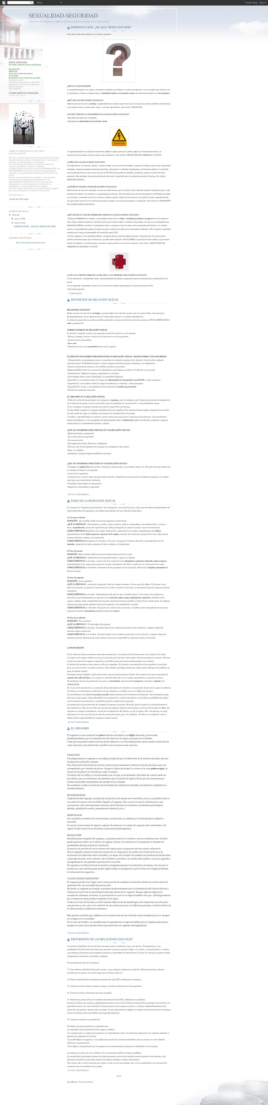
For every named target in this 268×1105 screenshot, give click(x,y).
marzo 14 (18, 223)
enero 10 (18, 218)
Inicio (119, 1076)
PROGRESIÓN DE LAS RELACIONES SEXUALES (101, 939)
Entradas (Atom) (86, 1082)
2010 (14, 215)
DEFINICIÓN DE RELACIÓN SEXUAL (95, 299)
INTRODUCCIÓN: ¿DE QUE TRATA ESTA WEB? (101, 27)
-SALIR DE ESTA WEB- (19, 199)
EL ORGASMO (80, 728)
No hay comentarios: (79, 494)
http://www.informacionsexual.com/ (30, 242)
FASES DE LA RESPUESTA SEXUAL (93, 500)
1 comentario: (75, 293)
